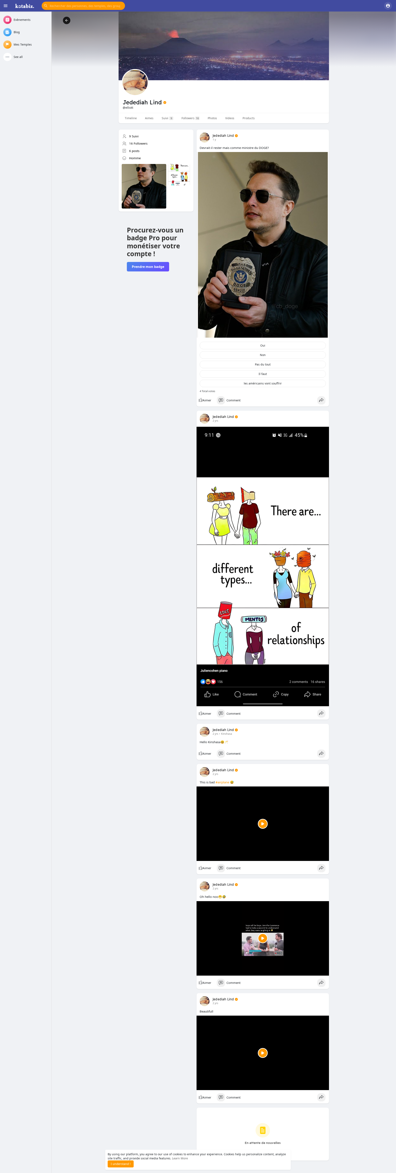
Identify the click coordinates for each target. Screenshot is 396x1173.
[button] (83, 6)
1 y (214, 139)
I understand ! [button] (121, 1164)
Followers (190, 118)
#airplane (222, 782)
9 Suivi (134, 136)
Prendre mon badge (148, 266)
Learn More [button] (180, 1158)
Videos (229, 118)
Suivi (167, 118)
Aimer (207, 400)
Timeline (131, 118)
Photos (212, 118)
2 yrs (215, 420)
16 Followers (138, 143)
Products (249, 118)
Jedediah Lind (223, 135)
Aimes (149, 118)
